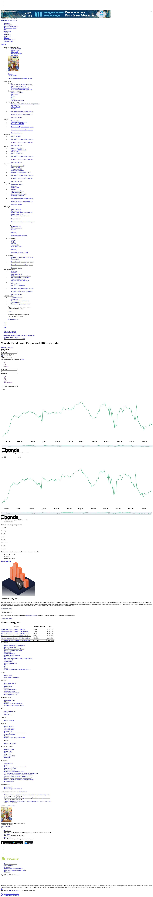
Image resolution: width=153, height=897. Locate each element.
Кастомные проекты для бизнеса (21, 304)
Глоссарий (14, 55)
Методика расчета (6, 608)
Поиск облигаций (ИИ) (11, 26)
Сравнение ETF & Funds (18, 150)
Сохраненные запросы (18, 279)
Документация (15, 302)
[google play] (17, 844)
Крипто (7, 34)
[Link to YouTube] (5, 849)
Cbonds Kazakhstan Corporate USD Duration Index (16, 636)
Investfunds (7, 831)
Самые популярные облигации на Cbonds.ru (17, 669)
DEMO (10, 311)
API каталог (15, 299)
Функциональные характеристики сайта (16, 773)
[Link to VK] (5, 851)
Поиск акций (15, 121)
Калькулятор (8, 787)
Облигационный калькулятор (20, 277)
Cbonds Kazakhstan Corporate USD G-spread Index (16, 640)
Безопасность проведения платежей (15, 767)
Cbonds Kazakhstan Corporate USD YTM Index (15, 634)
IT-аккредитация (9, 781)
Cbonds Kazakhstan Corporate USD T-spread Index (15, 638)
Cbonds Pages (15, 105)
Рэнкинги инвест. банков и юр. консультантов (25, 103)
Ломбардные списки (17, 100)
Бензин (13, 243)
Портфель (7, 23)
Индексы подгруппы (10, 332)
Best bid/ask (7, 31)
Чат (12, 282)
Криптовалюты (16, 211)
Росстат (13, 229)
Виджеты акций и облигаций (20, 280)
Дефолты (14, 186)
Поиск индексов (16, 209)
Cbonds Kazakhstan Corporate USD (14, 339)
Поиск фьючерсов (17, 166)
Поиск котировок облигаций (20, 88)
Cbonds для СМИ (16, 53)
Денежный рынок (16, 192)
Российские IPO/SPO (17, 124)
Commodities (15, 245)
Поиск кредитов (16, 136)
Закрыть (3, 44)
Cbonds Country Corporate (11, 337)
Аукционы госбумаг (17, 191)
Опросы (13, 108)
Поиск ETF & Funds (17, 148)
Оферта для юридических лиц (13, 778)
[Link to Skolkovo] (10, 861)
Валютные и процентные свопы (21, 172)
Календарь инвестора (17, 195)
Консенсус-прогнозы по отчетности (22, 257)
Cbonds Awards (15, 107)
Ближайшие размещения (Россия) (21, 89)
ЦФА (5, 29)
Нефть (13, 242)
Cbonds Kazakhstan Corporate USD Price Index (14, 631)
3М (5, 376)
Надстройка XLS (9, 39)
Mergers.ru (7, 834)
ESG (12, 97)
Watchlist (6, 38)
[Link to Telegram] (5, 847)
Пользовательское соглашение (13, 868)
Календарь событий (17, 184)
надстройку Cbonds (32, 615)
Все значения (8, 382)
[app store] (6, 844)
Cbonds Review (8, 753)
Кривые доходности (10, 28)
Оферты (13, 189)
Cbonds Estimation (9, 653)
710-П (6, 713)
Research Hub (15, 50)
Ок (1, 889)
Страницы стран (16, 226)
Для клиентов (8, 763)
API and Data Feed (16, 297)
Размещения (15, 187)
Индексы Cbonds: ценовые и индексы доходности (19, 335)
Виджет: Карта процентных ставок (14, 737)
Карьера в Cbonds (9, 770)
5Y (5, 379)
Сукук (13, 99)
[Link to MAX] (5, 853)
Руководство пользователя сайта (14, 771)
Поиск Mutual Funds (17, 153)
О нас (6, 765)
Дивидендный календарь (18, 122)
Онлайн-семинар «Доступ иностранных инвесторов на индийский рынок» (27, 795)
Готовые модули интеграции (20, 301)
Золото (6, 32)
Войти (3, 20)
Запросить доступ (13, 319)
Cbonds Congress (22, 792)
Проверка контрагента (18, 285)
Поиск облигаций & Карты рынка (21, 84)
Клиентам (7, 867)
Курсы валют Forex (17, 214)
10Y (5, 381)
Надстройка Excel (9, 700)
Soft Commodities (16, 246)
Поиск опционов (16, 167)
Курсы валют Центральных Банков (21, 212)
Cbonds (22, 359)
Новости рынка (16, 48)
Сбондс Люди (8, 41)
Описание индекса (10, 331)
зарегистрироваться (14, 890)
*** (2, 356)
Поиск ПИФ (15, 151)
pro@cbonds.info (5, 826)
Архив (6, 366)
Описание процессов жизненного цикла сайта (18, 774)
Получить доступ (6, 561)
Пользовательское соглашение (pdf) (15, 870)
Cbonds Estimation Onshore (12, 655)
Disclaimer (7, 872)
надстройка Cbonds (6, 618)
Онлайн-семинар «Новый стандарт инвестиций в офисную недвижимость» (27, 798)
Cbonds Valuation (9, 657)
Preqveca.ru (7, 837)
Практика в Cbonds (10, 768)
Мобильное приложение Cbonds (21, 276)
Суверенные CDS (16, 169)
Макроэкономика (16, 228)
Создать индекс (9, 729)
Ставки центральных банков (20, 216)
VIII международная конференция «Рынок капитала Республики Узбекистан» (27, 801)
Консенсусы (8, 25)
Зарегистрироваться (11, 20)
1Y (5, 378)
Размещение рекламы (10, 864)
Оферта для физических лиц (12, 776)
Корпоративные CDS (17, 170)
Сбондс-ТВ (7, 36)
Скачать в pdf (34, 773)
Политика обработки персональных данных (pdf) (19, 779)
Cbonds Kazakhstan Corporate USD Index (13, 629)
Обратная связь (8, 865)
